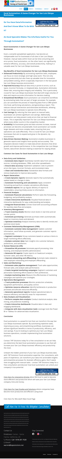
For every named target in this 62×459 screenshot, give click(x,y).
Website (31, 9)
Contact (46, 9)
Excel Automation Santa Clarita (11, 419)
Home (20, 9)
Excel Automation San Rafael (10, 415)
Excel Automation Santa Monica (24, 421)
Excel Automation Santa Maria (15, 421)
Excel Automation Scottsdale (15, 425)
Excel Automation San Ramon (18, 415)
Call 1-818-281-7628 (19, 440)
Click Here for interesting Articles (16, 377)
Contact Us (55, 454)
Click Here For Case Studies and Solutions (20, 389)
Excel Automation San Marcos (18, 413)
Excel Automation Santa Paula (8, 423)
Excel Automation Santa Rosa (17, 423)
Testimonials (38, 9)
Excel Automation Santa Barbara (18, 417)
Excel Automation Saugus (7, 425)
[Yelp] (54, 9)
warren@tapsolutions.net (14, 445)
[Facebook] (52, 9)
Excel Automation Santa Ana (10, 417)
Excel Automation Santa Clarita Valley (21, 419)
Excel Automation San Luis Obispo (9, 413)
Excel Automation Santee (24, 423)
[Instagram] (57, 9)
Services (49, 454)
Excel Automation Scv (23, 425)
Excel (25, 9)
